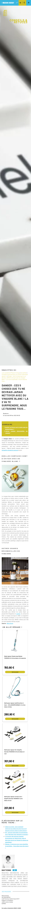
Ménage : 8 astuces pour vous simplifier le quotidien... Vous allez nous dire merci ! (16, 846)
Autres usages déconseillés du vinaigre (16, 432)
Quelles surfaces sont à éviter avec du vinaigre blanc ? (16, 428)
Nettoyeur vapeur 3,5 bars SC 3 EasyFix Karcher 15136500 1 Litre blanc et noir (13, 798)
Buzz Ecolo (10, 623)
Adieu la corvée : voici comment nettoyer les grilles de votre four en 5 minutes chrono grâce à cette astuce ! (16, 828)
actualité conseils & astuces (10, 450)
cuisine (18, 614)
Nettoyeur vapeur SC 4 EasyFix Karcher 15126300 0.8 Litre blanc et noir (14, 751)
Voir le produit (15, 672)
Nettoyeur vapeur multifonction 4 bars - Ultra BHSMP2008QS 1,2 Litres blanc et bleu (14, 705)
